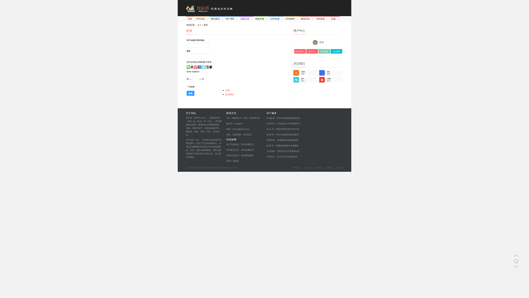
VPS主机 (200, 18)
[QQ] (192, 66)
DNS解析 (290, 18)
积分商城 (324, 51)
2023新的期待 (247, 155)
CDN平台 (271, 123)
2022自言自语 (232, 155)
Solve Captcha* (193, 71)
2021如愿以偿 (247, 149)
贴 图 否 (270, 145)
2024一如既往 (232, 160)
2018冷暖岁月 (247, 144)
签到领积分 (300, 51)
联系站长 (247, 134)
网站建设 (215, 18)
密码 (188, 51)
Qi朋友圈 (237, 134)
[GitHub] (211, 66)
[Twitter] (203, 66)
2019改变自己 (232, 149)
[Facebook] (200, 66)
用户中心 (312, 51)
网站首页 (296, 168)
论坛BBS (336, 51)
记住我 (191, 86)
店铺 (333, 18)
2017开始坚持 (232, 144)
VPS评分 (271, 156)
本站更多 (320, 18)
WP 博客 (230, 18)
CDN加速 (275, 18)
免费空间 (271, 140)
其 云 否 (270, 128)
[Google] (207, 66)
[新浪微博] (196, 66)
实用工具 (244, 18)
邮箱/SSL (305, 18)
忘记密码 (229, 94)
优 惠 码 (270, 134)
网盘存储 (259, 18)
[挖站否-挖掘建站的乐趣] (221, 8)
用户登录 (339, 168)
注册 (227, 90)
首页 (190, 18)
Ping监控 (271, 117)
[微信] (188, 66)
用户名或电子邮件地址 (196, 40)
